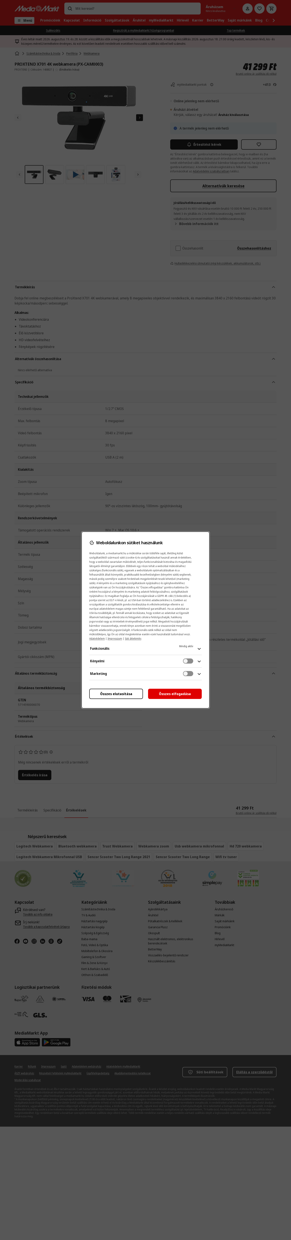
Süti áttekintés (133, 638)
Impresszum (115, 638)
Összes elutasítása (116, 693)
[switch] (188, 661)
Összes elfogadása (175, 693)
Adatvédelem (97, 638)
